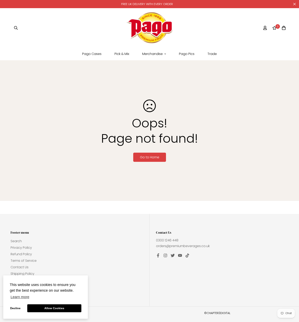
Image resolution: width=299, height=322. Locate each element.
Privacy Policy (21, 247)
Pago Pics (186, 53)
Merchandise (152, 53)
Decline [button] (15, 308)
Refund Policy (21, 254)
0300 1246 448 (167, 240)
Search (16, 241)
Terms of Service (24, 260)
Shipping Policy (22, 273)
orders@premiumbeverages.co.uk (183, 246)
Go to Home (149, 157)
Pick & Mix (122, 53)
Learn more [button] (20, 297)
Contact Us (19, 267)
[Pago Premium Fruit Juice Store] (149, 27)
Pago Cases (91, 53)
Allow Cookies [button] (54, 308)
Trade (212, 53)
